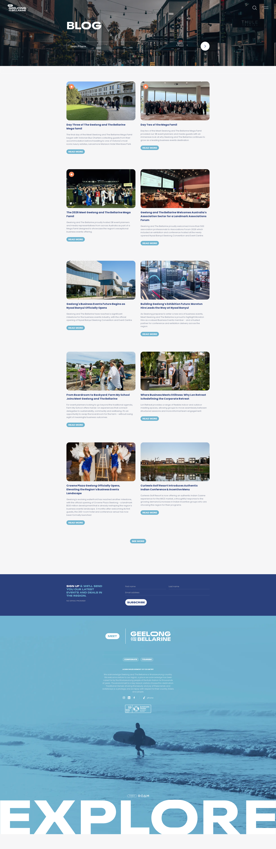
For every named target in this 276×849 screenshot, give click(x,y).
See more (138, 541)
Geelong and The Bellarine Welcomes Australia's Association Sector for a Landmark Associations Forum (174, 216)
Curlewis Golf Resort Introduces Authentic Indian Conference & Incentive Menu (169, 487)
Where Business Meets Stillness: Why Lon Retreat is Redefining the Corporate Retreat (173, 397)
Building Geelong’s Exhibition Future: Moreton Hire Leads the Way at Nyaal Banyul (172, 306)
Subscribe (136, 602)
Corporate (130, 659)
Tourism (147, 659)
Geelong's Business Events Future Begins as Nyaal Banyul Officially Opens (95, 306)
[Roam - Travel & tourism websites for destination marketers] (143, 796)
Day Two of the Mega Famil (159, 125)
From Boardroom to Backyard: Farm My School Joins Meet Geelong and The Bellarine (98, 397)
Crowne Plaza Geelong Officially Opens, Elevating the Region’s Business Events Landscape (93, 489)
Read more (76, 151)
